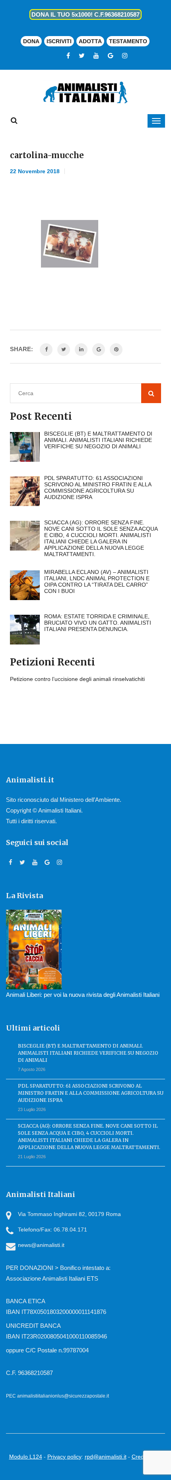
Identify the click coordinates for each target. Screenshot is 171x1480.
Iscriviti (59, 41)
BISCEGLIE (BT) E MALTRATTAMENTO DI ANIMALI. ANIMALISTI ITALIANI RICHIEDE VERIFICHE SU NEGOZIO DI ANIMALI (88, 1053)
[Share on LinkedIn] (81, 349)
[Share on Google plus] (98, 349)
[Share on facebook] (46, 349)
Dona (31, 41)
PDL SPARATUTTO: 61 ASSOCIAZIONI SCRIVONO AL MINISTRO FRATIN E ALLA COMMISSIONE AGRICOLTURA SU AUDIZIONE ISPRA (90, 1093)
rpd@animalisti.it (105, 1456)
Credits (141, 1456)
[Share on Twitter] (63, 349)
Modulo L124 (25, 1456)
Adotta (90, 41)
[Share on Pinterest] (116, 349)
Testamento (128, 41)
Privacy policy (64, 1456)
